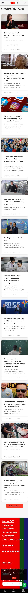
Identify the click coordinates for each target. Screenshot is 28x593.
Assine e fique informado (13, 569)
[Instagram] (8, 551)
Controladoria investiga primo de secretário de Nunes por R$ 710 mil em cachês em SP (14, 404)
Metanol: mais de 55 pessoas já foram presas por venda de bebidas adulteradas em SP (14, 444)
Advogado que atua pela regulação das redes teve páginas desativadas (13, 118)
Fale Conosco (8, 529)
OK (14, 577)
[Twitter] (10, 551)
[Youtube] (3, 551)
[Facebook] (13, 551)
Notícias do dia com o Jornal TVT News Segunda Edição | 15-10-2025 (14, 202)
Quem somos (8, 536)
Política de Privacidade (12, 539)
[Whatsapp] (5, 551)
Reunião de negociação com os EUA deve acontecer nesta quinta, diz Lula (14, 321)
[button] (2, 3)
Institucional (7, 525)
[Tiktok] (15, 551)
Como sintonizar (9, 532)
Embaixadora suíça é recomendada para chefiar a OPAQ (14, 35)
